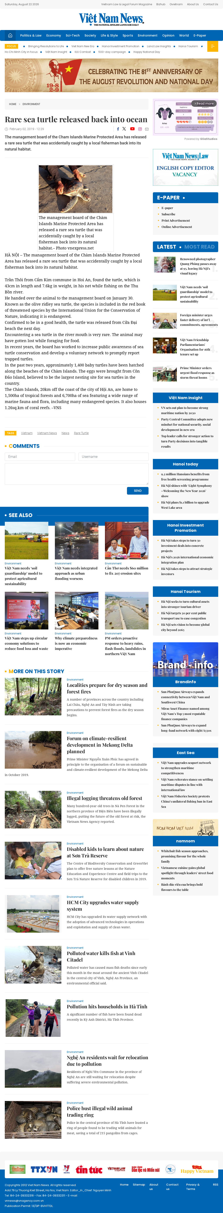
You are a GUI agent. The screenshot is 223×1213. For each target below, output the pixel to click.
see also (20, 515)
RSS (215, 1185)
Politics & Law (31, 35)
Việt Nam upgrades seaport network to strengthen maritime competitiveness (186, 768)
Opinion (168, 35)
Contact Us (210, 4)
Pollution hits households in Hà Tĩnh (107, 1006)
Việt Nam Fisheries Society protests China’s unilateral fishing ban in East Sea (186, 801)
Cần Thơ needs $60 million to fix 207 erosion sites (126, 571)
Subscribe (168, 214)
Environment (147, 35)
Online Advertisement (177, 227)
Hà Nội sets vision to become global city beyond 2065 (185, 627)
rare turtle (81, 433)
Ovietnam (176, 4)
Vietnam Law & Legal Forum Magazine (126, 4)
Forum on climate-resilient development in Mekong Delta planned (100, 745)
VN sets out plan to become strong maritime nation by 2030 (184, 410)
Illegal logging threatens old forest (104, 798)
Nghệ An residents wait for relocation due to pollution (107, 1060)
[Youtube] (132, 129)
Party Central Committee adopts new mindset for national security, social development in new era (187, 424)
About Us (193, 4)
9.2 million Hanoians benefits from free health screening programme (185, 476)
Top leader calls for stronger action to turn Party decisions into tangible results (187, 441)
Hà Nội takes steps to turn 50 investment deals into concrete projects (182, 545)
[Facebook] (118, 129)
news (65, 433)
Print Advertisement (176, 220)
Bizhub (160, 4)
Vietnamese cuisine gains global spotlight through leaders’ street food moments (187, 873)
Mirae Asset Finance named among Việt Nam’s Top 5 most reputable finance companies (185, 713)
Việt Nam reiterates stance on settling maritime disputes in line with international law (187, 784)
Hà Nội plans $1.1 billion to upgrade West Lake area (185, 505)
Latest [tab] (166, 246)
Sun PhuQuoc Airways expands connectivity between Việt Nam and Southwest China (185, 697)
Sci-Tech (73, 35)
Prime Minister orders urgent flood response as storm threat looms (197, 373)
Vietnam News (47, 433)
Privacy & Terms (193, 1187)
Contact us (172, 1187)
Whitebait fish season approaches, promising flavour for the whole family (184, 856)
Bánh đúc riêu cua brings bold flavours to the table (182, 887)
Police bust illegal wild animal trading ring (99, 1111)
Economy (53, 35)
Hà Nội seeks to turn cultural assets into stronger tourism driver (185, 604)
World (184, 35)
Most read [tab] (199, 246)
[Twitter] (124, 129)
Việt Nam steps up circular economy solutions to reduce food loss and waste (26, 643)
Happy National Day (146, 52)
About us (153, 1187)
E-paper (168, 198)
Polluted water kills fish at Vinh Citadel (101, 956)
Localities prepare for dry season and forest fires (107, 688)
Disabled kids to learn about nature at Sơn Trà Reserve (105, 852)
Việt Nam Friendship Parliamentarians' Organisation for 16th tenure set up (195, 347)
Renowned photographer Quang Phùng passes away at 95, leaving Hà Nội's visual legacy (198, 266)
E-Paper (200, 35)
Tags (10, 433)
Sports (128, 35)
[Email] (147, 129)
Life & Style (109, 35)
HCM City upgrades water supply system (103, 905)
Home (12, 104)
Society (90, 35)
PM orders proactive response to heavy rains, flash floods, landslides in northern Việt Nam (125, 646)
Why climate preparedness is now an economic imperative (76, 643)
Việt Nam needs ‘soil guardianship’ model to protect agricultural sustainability (23, 576)
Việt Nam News (111, 19)
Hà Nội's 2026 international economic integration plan (187, 559)
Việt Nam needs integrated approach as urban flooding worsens (76, 573)
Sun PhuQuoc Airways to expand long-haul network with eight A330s (186, 728)
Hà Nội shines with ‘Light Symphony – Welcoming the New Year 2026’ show (186, 491)
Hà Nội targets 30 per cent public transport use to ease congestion (183, 615)
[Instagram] (140, 129)
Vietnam (26, 433)
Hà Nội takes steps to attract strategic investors (186, 571)
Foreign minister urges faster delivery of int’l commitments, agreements (199, 320)
